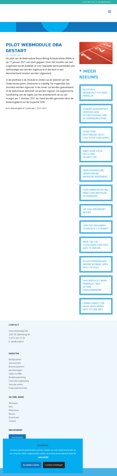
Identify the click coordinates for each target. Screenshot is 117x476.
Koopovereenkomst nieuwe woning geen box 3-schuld (95, 264)
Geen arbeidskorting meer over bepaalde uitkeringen (95, 193)
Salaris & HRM (15, 373)
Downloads (14, 417)
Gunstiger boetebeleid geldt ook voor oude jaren (96, 134)
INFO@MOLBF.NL (104, 2)
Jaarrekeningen (15, 370)
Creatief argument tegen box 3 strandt (96, 227)
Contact (12, 421)
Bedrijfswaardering (17, 377)
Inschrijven (17, 437)
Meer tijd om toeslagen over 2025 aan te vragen (95, 245)
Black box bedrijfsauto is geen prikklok (95, 92)
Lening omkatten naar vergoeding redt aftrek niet (93, 306)
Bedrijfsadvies (15, 359)
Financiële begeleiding (19, 380)
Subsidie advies (16, 384)
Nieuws (12, 413)
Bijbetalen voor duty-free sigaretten (92, 154)
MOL (11, 406)
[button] (109, 11)
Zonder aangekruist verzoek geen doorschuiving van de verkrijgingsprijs (95, 113)
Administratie (15, 363)
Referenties (14, 410)
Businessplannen (16, 366)
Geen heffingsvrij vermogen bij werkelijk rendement (95, 173)
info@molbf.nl (17, 341)
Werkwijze (13, 403)
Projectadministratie (18, 388)
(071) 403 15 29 (89, 2)
